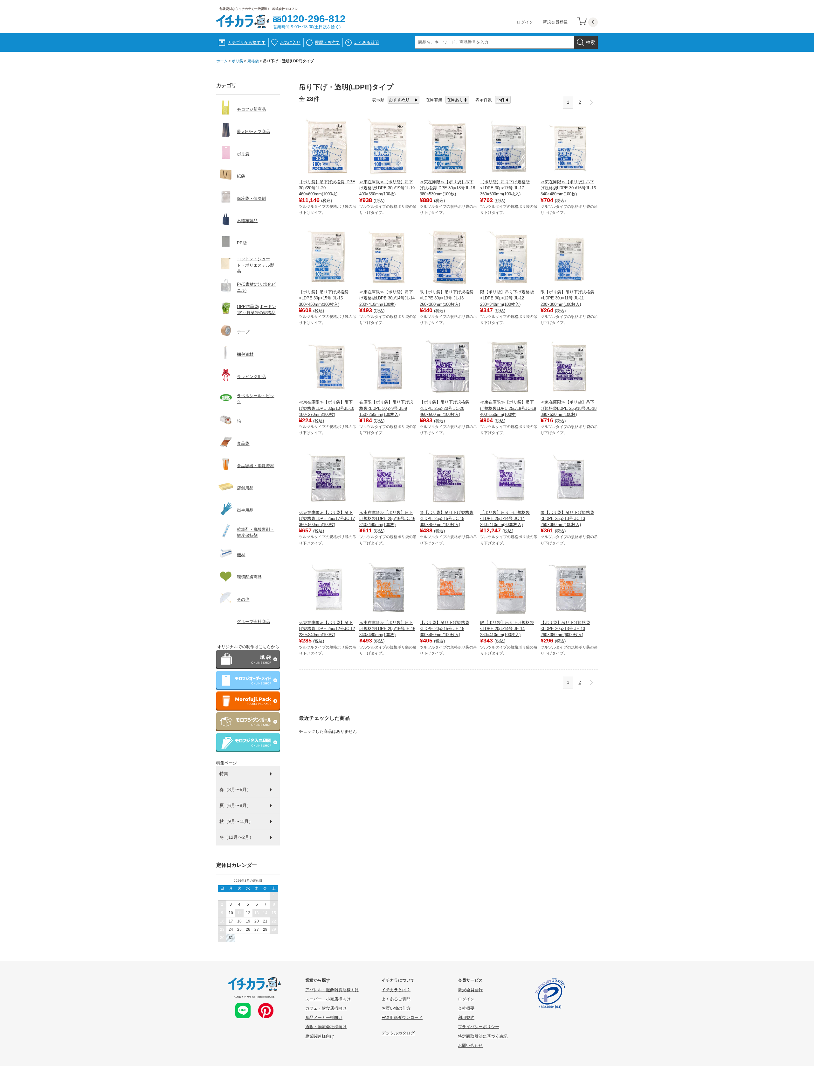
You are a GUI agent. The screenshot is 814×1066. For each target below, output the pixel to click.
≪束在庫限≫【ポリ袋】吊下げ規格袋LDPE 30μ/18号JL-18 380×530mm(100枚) (447, 187)
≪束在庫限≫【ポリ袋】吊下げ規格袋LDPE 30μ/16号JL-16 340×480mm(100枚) (568, 187)
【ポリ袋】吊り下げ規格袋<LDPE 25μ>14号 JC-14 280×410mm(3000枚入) (505, 518)
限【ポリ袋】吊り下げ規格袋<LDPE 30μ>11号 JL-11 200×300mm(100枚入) (567, 298)
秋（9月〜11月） (236, 821)
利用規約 (466, 1017)
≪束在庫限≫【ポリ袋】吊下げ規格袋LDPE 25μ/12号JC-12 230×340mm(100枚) (327, 628)
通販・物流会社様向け (326, 1026)
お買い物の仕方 (396, 1008)
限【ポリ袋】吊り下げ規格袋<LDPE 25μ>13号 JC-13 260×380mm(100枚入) (567, 518)
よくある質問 (366, 42)
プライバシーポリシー (478, 1026)
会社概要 (466, 1008)
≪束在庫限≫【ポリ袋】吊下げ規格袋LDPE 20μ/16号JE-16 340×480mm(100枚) (387, 628)
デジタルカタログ (398, 1033)
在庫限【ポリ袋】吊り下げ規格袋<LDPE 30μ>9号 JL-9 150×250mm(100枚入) (386, 408)
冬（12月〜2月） (236, 837)
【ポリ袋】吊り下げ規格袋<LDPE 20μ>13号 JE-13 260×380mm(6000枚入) (565, 628)
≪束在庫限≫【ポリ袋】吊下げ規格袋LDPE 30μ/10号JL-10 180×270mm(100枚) (326, 408)
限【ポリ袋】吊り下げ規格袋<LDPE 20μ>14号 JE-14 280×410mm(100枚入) (507, 628)
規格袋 (253, 61)
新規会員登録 (555, 22)
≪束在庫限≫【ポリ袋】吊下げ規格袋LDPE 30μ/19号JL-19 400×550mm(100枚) (387, 187)
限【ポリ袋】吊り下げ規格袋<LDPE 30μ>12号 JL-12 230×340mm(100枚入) (507, 298)
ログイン (525, 22)
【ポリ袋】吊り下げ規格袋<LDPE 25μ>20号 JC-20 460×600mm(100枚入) (444, 408)
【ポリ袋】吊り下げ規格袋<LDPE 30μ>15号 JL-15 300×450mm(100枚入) (323, 298)
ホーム (222, 61)
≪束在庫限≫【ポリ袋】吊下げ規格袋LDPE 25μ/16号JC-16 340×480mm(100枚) (387, 518)
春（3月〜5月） (235, 789)
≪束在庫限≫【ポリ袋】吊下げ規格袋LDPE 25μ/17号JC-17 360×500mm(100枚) (327, 518)
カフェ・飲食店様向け (326, 1008)
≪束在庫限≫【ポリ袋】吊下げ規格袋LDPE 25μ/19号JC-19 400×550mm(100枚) (508, 408)
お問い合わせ (470, 1045)
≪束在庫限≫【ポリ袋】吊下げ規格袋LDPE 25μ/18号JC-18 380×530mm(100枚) (569, 408)
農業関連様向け (319, 1036)
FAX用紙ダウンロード (402, 1017)
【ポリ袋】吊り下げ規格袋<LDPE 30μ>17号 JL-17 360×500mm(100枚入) (505, 187)
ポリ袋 (237, 61)
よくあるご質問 (396, 999)
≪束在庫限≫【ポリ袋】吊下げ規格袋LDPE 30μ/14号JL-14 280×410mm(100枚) (387, 298)
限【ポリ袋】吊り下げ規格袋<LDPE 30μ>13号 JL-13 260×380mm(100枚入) (446, 298)
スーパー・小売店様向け (328, 999)
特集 (223, 773)
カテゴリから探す (247, 42)
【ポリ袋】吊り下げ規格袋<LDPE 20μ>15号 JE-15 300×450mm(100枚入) (444, 628)
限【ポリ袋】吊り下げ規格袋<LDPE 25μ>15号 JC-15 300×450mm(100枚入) (446, 518)
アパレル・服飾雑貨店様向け (332, 989)
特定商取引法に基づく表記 (482, 1036)
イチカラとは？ (396, 989)
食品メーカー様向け (323, 1017)
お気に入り (290, 42)
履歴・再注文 (327, 42)
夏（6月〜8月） (235, 805)
